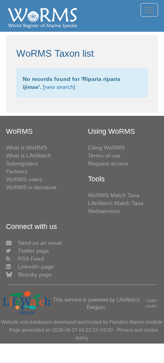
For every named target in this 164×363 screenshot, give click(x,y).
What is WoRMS (26, 147)
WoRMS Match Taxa (113, 195)
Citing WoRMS (106, 147)
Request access (108, 163)
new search (59, 87)
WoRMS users (24, 179)
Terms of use (104, 155)
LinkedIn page (36, 266)
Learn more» (152, 303)
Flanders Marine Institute (136, 322)
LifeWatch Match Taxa (115, 203)
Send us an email (40, 243)
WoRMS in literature (31, 187)
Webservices (104, 211)
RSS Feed (31, 258)
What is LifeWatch (28, 155)
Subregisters (22, 163)
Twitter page (33, 251)
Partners (16, 171)
